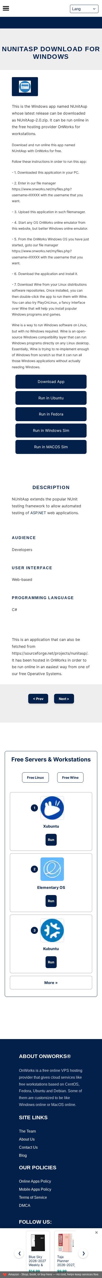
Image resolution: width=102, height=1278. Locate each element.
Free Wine (70, 777)
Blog (23, 1155)
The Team (27, 1131)
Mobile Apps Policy (35, 1189)
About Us (27, 1139)
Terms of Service (33, 1197)
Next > (64, 699)
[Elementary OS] (53, 869)
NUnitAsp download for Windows (51, 52)
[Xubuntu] (53, 808)
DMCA (24, 1205)
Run (51, 840)
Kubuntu (51, 948)
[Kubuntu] (53, 930)
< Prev (38, 699)
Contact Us (28, 1147)
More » (51, 982)
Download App (51, 381)
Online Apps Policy (35, 1181)
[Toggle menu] (5, 8)
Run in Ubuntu (51, 398)
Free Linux (35, 777)
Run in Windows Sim (51, 430)
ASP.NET (38, 512)
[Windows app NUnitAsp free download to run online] (25, 86)
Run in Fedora (51, 414)
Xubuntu (51, 826)
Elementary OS (51, 887)
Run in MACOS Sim (51, 446)
